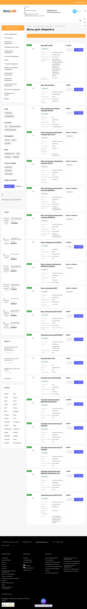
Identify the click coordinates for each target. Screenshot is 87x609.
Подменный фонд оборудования (10, 578)
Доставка (4, 566)
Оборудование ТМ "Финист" (71, 571)
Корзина (25, 558)
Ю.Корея (7, 143)
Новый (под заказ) (10, 129)
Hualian (6, 432)
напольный (8, 167)
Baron (14, 401)
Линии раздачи (49, 560)
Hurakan (15, 432)
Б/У (6, 126)
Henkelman (16, 429)
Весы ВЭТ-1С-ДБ (46, 45)
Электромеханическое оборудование (43, 26)
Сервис (4, 564)
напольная (8, 170)
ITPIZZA (15, 436)
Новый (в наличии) (14, 126)
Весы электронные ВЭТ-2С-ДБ (51, 311)
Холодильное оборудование (71, 563)
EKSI (5, 411)
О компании (5, 558)
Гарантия (4, 562)
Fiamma (6, 418)
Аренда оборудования (8, 582)
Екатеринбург (9, 116)
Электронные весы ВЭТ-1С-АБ (51, 495)
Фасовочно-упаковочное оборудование (70, 558)
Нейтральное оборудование (52, 562)
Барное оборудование (51, 558)
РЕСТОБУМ (5, 598)
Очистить (19, 186)
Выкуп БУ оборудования (8, 574)
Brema (6, 404)
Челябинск (8, 113)
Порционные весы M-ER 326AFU (52, 335)
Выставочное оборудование (71, 569)
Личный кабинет (27, 560)
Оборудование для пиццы (52, 564)
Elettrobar (16, 411)
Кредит (4, 584)
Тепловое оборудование (51, 573)
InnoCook (6, 439)
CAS (18, 153)
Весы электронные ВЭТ (49, 288)
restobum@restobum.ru (53, 12)
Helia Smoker (7, 429)
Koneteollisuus (17, 443)
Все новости (8, 378)
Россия (7, 140)
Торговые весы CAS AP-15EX (51, 378)
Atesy (5, 401)
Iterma (15, 439)
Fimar (14, 418)
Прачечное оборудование (52, 568)
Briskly (15, 404)
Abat (14, 394)
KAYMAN (6, 443)
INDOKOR (7, 436)
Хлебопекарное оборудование (72, 561)
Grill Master (16, 422)
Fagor (14, 415)
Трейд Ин (4, 580)
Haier (14, 425)
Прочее (47, 570)
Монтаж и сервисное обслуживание (7, 587)
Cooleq (15, 408)
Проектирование (6, 560)
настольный (8, 174)
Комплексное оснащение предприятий (8, 571)
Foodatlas (7, 157)
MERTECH (16, 157)
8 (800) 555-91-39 (52, 10)
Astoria (15, 397)
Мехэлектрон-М (9, 153)
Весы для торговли (47, 85)
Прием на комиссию (7, 576)
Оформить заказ (27, 562)
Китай (13, 140)
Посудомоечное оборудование (53, 566)
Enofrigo (6, 415)
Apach (6, 397)
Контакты (4, 568)
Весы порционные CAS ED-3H (51, 242)
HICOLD (6, 425)
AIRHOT (6, 394)
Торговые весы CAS (48, 358)
